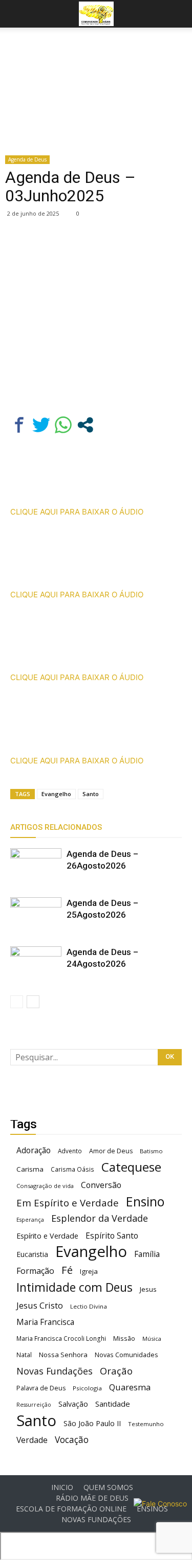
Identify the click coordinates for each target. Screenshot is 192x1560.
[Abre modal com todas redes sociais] (85, 425)
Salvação (73, 1404)
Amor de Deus (111, 1151)
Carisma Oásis (72, 1169)
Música (151, 1338)
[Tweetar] (41, 425)
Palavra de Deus (41, 1388)
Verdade (32, 1440)
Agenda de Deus (27, 159)
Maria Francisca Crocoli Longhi (61, 1338)
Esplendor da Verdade (99, 1218)
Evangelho (56, 794)
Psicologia (87, 1388)
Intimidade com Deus (74, 1287)
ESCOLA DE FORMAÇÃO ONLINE (71, 1509)
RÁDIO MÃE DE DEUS (92, 1498)
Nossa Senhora (63, 1354)
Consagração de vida (45, 1186)
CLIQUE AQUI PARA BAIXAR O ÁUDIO (76, 512)
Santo (90, 794)
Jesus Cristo (39, 1305)
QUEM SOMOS (108, 1487)
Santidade (112, 1404)
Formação (35, 1271)
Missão (124, 1338)
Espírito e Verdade (47, 1236)
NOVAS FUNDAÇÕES (96, 1519)
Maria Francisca (45, 1322)
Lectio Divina (88, 1306)
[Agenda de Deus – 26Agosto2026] (35, 865)
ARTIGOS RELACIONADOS (56, 827)
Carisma (30, 1169)
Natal (24, 1355)
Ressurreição (33, 1404)
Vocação (72, 1439)
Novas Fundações (54, 1371)
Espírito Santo (112, 1235)
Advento (70, 1151)
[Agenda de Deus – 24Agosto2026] (35, 964)
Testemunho (146, 1424)
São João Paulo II (92, 1423)
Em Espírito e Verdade (67, 1202)
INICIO (62, 1487)
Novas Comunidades (126, 1355)
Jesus (148, 1289)
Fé (67, 1270)
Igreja (89, 1271)
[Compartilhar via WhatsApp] (63, 425)
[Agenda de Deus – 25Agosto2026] (35, 915)
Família (147, 1254)
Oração (116, 1370)
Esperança (30, 1219)
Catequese (131, 1166)
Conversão (101, 1185)
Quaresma (130, 1387)
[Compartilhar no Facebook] (19, 425)
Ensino (145, 1201)
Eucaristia (32, 1254)
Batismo (151, 1151)
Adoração (33, 1150)
